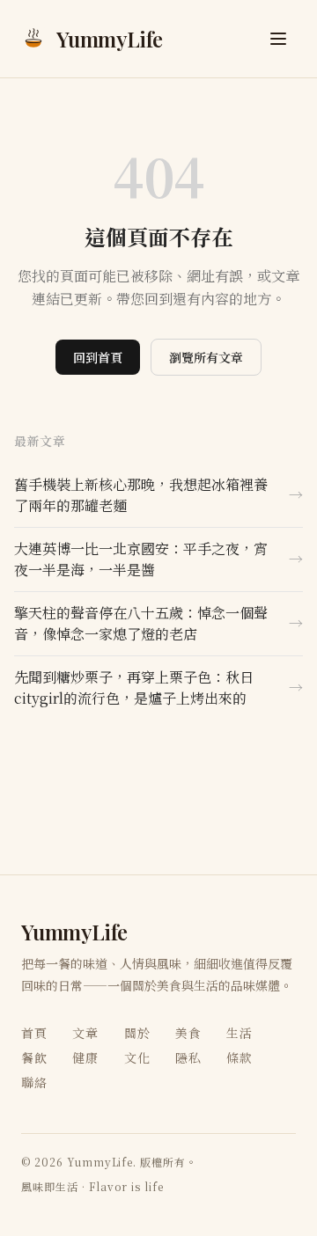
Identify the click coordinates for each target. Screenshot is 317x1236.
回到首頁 (97, 357)
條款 (239, 1057)
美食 (188, 1033)
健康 (85, 1057)
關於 (137, 1033)
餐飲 (34, 1057)
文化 (137, 1057)
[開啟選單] (278, 38)
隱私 (188, 1057)
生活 (239, 1033)
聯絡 (34, 1082)
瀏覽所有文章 (206, 357)
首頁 (34, 1033)
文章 (85, 1033)
